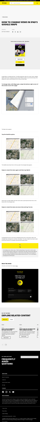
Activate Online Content (6, 382)
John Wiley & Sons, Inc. (15, 418)
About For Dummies (5, 377)
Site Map (3, 385)
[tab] (5, 319)
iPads (17, 266)
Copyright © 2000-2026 (6, 418)
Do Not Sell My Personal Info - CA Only (9, 416)
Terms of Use (4, 408)
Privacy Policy (4, 410)
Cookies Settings (5, 413)
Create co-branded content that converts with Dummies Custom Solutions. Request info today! (20, 0)
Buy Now (20, 62)
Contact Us (4, 379)
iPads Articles (5, 16)
